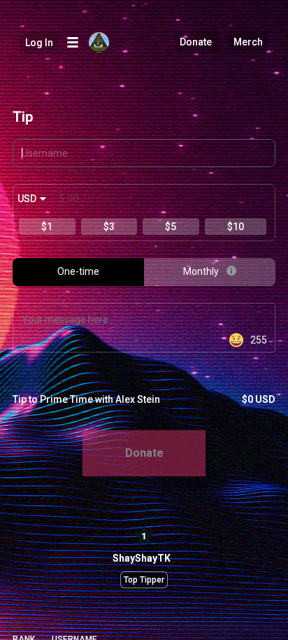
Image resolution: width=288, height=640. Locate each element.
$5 (170, 226)
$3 (109, 226)
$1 (46, 226)
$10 (235, 226)
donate (144, 453)
